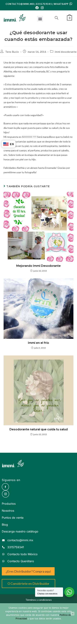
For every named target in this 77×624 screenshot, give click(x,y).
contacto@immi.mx (20, 4)
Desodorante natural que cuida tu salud (38, 429)
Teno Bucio (12, 51)
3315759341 (44, 4)
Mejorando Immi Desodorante (38, 265)
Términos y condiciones (38, 599)
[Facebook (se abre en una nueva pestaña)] (37, 7)
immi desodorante (66, 51)
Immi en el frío (38, 343)
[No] (72, 613)
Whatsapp (61, 4)
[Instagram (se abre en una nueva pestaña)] (42, 7)
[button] (40, 19)
